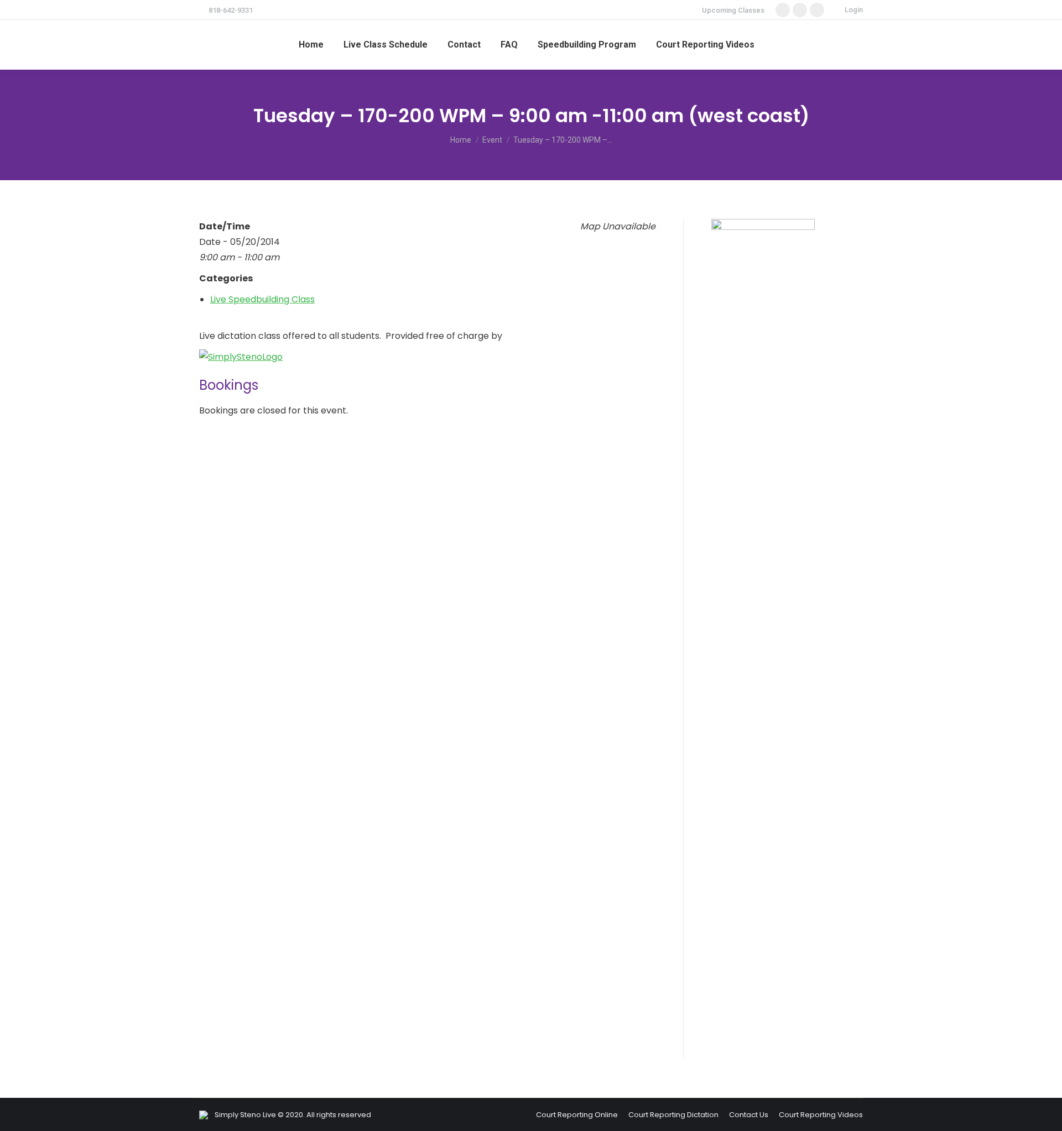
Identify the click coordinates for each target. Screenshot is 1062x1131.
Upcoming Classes (733, 10)
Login (854, 10)
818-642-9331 (231, 10)
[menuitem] (311, 45)
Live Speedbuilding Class (262, 299)
